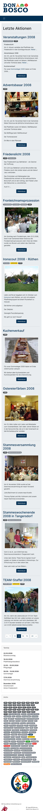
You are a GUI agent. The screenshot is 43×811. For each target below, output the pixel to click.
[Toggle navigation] (4, 18)
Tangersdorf (7, 757)
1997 (10, 705)
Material (18, 739)
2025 (5, 714)
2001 (28, 705)
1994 (36, 702)
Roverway (6, 746)
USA (34, 759)
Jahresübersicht (8, 41)
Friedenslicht (12, 158)
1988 (18, 702)
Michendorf (26, 739)
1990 (27, 702)
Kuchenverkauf (13, 330)
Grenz (26, 725)
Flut (36, 721)
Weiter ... (34, 49)
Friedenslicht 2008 (16, 154)
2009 (33, 707)
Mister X (33, 739)
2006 (19, 707)
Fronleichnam (7, 204)
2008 (15, 41)
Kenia (12, 736)
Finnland (30, 721)
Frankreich (7, 723)
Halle (31, 727)
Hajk (27, 727)
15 (27, 636)
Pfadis (28, 741)
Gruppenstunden (19, 727)
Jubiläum (14, 734)
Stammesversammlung (14, 452)
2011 (10, 709)
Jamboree (24, 732)
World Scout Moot (16, 764)
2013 (18, 709)
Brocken (23, 714)
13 (19, 636)
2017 (36, 709)
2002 (32, 705)
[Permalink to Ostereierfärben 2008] (21, 408)
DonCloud (35, 716)
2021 (19, 712)
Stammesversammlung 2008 (19, 446)
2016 (32, 709)
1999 (19, 705)
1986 (14, 702)
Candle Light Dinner (33, 714)
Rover (34, 743)
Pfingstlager (34, 741)
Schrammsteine (15, 746)
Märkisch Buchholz (9, 739)
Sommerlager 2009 (18, 69)
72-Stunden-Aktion (14, 714)
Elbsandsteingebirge (32, 718)
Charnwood (7, 716)
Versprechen (7, 761)
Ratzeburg (20, 743)
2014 (23, 709)
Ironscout (6, 263)
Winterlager (35, 761)
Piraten (6, 743)
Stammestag (17, 752)
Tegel (23, 757)
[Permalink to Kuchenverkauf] (21, 350)
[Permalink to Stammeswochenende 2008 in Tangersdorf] (21, 535)
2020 (14, 712)
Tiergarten (16, 759)
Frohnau (23, 723)
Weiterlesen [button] (22, 76)
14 (23, 636)
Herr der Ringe (24, 730)
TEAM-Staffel (7, 584)
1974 (10, 702)
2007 (24, 707)
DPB (5, 718)
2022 (23, 712)
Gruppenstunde (8, 727)
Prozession (16, 204)
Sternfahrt (21, 755)
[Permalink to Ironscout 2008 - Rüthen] (21, 278)
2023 (28, 712)
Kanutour (6, 736)
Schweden (24, 746)
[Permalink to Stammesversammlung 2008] (21, 468)
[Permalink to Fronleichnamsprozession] (21, 220)
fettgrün (24, 721)
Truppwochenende (26, 759)
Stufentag (28, 755)
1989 (23, 702)
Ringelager (28, 743)
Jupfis (30, 734)
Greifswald (20, 725)
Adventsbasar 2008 (17, 85)
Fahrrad (18, 721)
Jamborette (32, 732)
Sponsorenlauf (8, 750)
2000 (23, 705)
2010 (5, 709)
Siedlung (6, 748)
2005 (15, 707)
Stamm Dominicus (27, 750)
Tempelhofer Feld (31, 757)
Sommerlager (14, 748)
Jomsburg (7, 734)
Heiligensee (15, 730)
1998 (14, 705)
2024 (33, 712)
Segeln (31, 746)
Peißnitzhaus (20, 741)
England (11, 721)
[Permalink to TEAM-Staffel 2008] (21, 599)
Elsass (6, 721)
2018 (5, 712)
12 (15, 636)
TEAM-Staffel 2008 (17, 580)
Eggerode (11, 718)
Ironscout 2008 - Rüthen (20, 259)
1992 (32, 702)
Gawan (6, 725)
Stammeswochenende (14, 520)
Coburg (18, 716)
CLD (13, 716)
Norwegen (7, 741)
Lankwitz (23, 736)
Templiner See (8, 759)
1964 (5, 702)
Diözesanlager (26, 716)
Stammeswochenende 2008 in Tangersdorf (19, 514)
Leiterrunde (14, 263)
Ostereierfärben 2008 (18, 388)
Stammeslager (8, 752)
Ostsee (13, 741)
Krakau (18, 736)
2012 (14, 709)
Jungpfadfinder (22, 734)
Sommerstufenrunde (25, 748)
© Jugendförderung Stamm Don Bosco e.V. (32, 808)
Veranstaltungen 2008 (19, 37)
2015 (27, 709)
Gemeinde (24, 204)
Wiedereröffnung (26, 761)
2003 (5, 707)
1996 (5, 705)
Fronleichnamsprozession (21, 200)
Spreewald (17, 750)
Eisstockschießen (20, 718)
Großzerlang (33, 725)
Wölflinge (6, 764)
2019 (10, 712)
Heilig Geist (7, 730)
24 (32, 636)
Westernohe (16, 761)
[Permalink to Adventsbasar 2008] (21, 104)
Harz (35, 727)
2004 (10, 707)
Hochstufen (33, 730)
